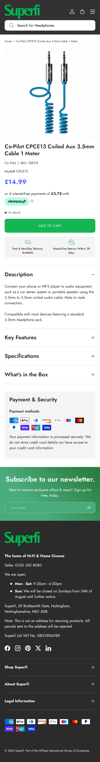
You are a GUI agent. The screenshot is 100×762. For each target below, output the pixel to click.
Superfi (19, 751)
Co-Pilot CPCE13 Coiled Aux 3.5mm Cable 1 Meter (47, 41)
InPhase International (51, 751)
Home (8, 41)
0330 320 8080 (28, 565)
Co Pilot (10, 163)
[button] (82, 11)
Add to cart (50, 225)
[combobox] (50, 25)
